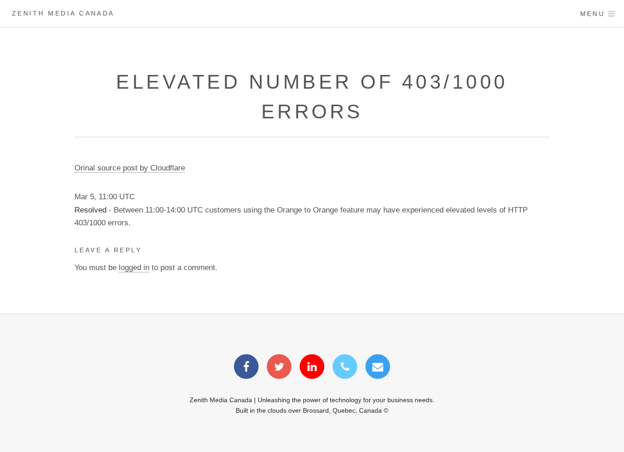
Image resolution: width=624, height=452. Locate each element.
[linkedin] (312, 367)
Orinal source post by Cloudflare (129, 167)
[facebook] (246, 367)
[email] (377, 367)
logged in (134, 267)
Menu (592, 13)
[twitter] (279, 367)
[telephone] (345, 367)
